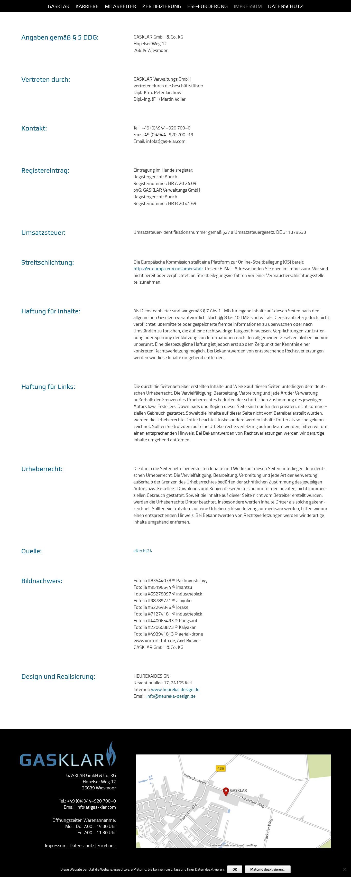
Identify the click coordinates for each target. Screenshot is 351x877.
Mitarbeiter (120, 6)
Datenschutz (285, 6)
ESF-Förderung (207, 6)
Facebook (106, 845)
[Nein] (344, 869)
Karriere (87, 6)
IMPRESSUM (248, 6)
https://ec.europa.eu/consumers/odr (168, 268)
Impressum (56, 845)
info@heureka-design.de (171, 696)
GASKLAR (58, 6)
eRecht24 (142, 550)
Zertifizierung (161, 6)
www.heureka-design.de (175, 689)
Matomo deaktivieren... (267, 869)
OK (235, 869)
